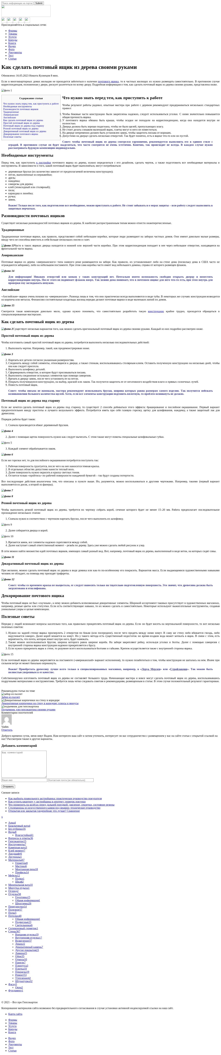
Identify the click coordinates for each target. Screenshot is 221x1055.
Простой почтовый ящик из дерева (21, 123)
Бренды (12, 40)
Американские (10, 114)
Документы (15, 52)
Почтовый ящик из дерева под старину (23, 126)
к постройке (43, 162)
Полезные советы (12, 137)
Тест (10, 55)
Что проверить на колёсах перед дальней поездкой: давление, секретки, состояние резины (61, 804)
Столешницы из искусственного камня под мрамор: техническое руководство (54, 807)
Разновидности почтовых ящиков (20, 109)
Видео (12, 46)
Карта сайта (15, 1014)
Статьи (12, 58)
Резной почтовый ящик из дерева (20, 128)
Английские (9, 117)
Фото (11, 49)
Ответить (6, 729)
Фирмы (12, 30)
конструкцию (156, 311)
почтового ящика (108, 81)
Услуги (12, 36)
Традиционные (11, 112)
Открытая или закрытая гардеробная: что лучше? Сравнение (44, 810)
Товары (12, 33)
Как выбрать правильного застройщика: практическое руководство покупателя (55, 798)
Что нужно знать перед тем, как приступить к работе (31, 103)
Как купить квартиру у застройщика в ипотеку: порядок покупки (47, 801)
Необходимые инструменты (17, 106)
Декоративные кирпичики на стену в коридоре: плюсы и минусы (40, 703)
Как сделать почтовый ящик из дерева (23, 120)
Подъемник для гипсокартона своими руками (28, 709)
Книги (12, 43)
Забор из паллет (10, 697)
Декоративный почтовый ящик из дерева (24, 131)
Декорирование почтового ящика (20, 134)
